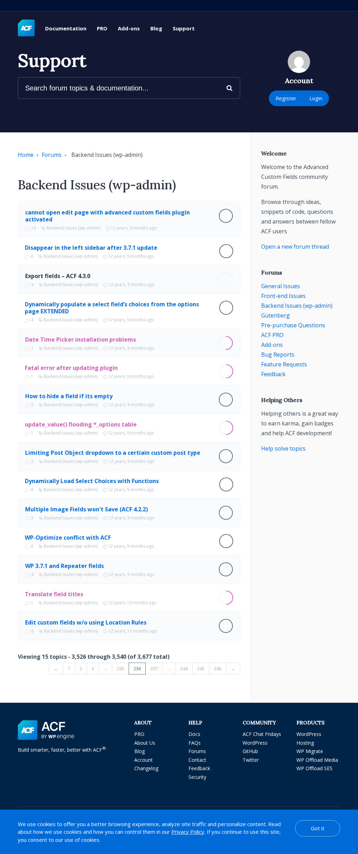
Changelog (146, 768)
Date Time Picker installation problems (80, 339)
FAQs (194, 742)
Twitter (251, 760)
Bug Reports (277, 354)
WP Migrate (309, 751)
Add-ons (129, 28)
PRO (102, 28)
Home (26, 155)
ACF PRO (272, 335)
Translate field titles (54, 594)
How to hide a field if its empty (69, 396)
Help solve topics (283, 448)
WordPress (255, 742)
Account (143, 760)
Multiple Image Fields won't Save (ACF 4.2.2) (86, 509)
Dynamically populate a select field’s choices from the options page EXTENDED (112, 307)
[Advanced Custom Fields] (26, 28)
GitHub (250, 751)
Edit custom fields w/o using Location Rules (85, 622)
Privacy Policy (187, 831)
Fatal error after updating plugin (71, 368)
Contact (197, 760)
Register (285, 98)
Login (315, 98)
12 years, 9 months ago (134, 228)
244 (184, 668)
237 (154, 668)
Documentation (65, 28)
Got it (317, 828)
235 (120, 668)
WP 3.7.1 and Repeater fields (64, 566)
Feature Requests (284, 364)
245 (201, 668)
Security (197, 777)
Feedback (273, 374)
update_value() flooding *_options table (81, 424)
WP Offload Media (317, 760)
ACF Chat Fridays (262, 734)
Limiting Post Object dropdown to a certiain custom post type (112, 453)
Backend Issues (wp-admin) (73, 228)
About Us (144, 742)
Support (184, 28)
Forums (52, 155)
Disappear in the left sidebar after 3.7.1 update (91, 247)
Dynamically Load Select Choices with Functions (92, 481)
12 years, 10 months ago (132, 603)
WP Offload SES (314, 768)
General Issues (280, 286)
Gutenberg (275, 315)
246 (217, 668)
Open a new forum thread (295, 246)
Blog (156, 28)
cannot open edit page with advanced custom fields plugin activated (107, 216)
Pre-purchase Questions (293, 325)
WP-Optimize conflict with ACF (68, 537)
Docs (194, 734)
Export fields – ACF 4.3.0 (57, 276)
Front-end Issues (283, 296)
